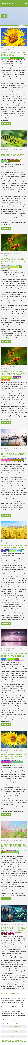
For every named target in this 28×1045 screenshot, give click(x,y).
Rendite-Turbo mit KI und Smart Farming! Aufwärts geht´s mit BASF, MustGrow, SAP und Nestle (13, 155)
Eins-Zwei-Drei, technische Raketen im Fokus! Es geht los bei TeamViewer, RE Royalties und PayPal (14, 846)
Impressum (5, 1040)
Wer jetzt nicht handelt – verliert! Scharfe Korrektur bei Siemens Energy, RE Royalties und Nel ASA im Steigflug (13, 756)
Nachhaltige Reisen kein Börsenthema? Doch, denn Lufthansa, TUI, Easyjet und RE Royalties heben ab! (14, 454)
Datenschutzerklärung (15, 1040)
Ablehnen (14, 1036)
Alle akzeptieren (14, 1026)
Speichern (14, 1031)
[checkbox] (1, 1023)
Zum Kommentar (6, 124)
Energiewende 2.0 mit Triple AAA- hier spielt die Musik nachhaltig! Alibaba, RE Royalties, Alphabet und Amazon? (13, 54)
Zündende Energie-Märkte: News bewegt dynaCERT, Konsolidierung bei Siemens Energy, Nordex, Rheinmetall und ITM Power (14, 373)
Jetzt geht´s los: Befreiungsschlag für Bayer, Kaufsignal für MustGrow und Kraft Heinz (14, 546)
